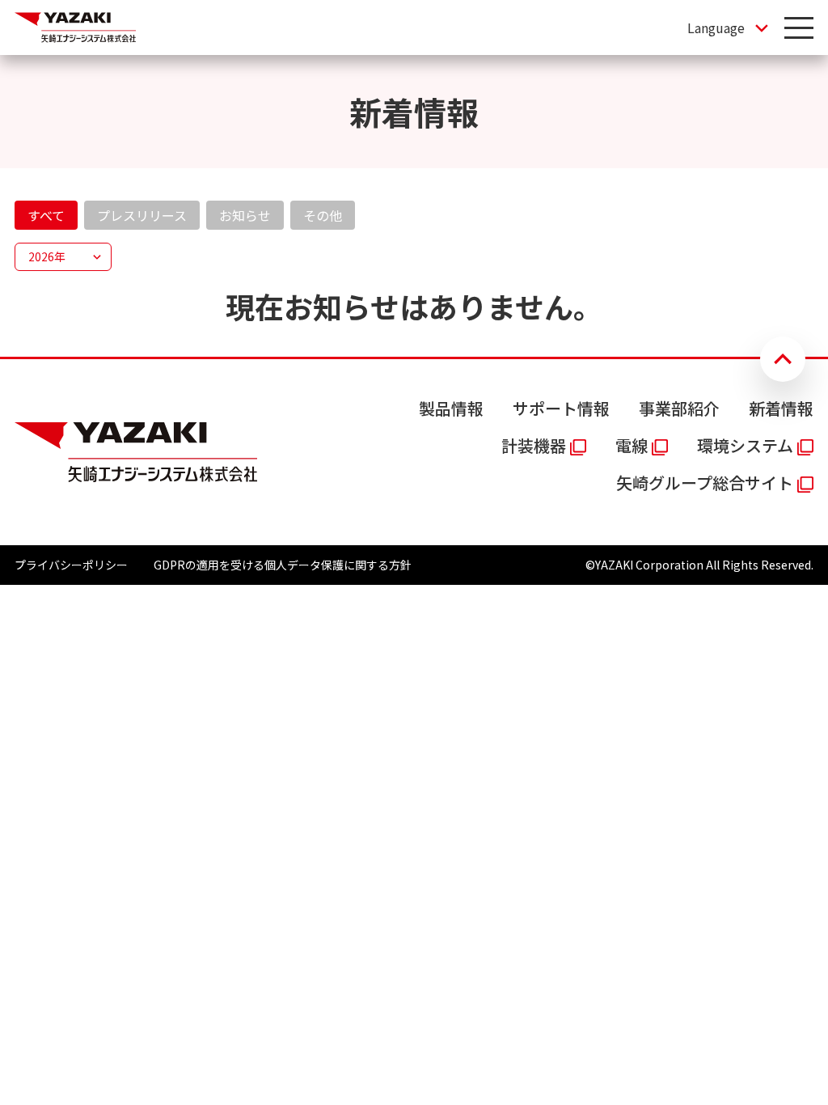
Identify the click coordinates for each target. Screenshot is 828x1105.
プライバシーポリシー (71, 565)
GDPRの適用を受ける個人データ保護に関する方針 (283, 565)
